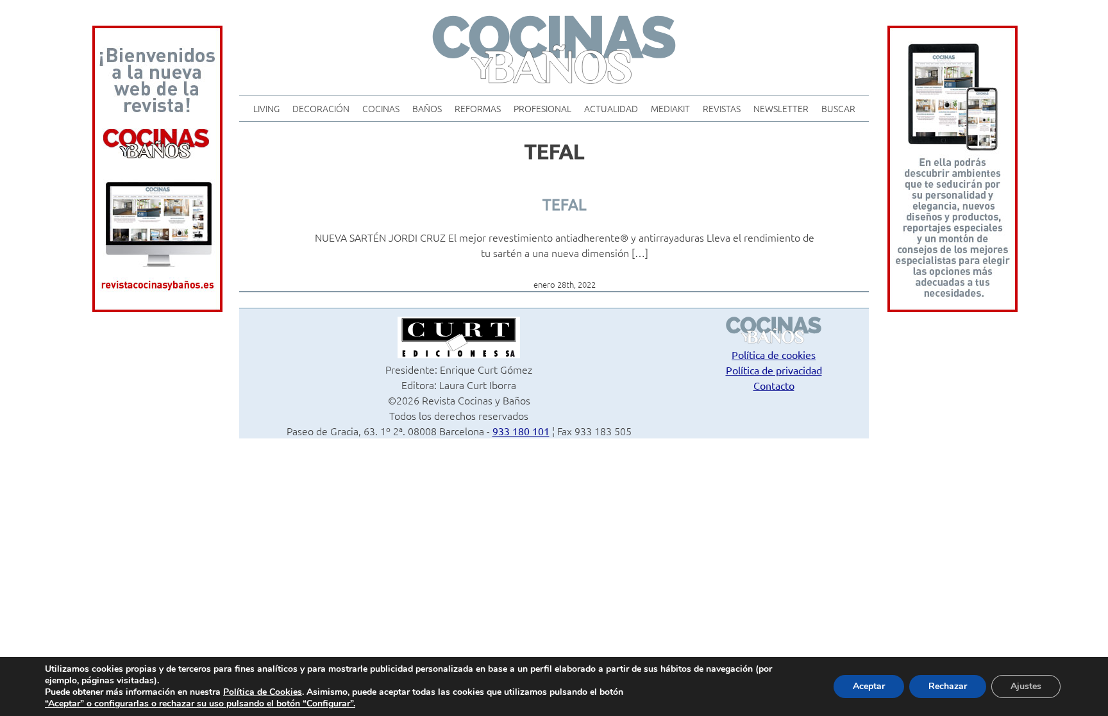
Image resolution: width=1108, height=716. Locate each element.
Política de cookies (774, 354)
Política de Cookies (262, 692)
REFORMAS (478, 108)
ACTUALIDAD (611, 108)
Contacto (773, 385)
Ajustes (1026, 686)
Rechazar (947, 686)
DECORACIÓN (320, 108)
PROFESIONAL (542, 108)
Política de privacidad (774, 369)
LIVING (266, 108)
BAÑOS (427, 108)
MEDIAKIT (670, 108)
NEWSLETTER (781, 108)
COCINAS (380, 108)
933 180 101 (521, 430)
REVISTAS (722, 108)
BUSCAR (838, 108)
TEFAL (564, 204)
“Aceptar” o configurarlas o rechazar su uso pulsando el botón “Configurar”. (200, 704)
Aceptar (869, 686)
